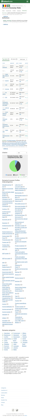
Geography (16, 335)
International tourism (7, 324)
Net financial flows (19, 215)
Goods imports (6, 267)
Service (17, 274)
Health (15, 339)
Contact (3, 402)
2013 (25, 141)
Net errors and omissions (18, 212)
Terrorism (24, 340)
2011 (20, 141)
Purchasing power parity (21, 262)
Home (3, 10)
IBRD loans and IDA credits (7, 300)
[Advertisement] (15, 41)
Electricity (4, 223)
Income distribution (7, 306)
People (24, 335)
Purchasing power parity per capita (5, 104)
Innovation (5, 320)
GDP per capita (6, 258)
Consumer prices (5, 119)
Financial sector (6, 240)
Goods (4, 265)
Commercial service (7, 201)
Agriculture (7, 333)
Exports (7, 80)
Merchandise (18, 193)
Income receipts (6, 312)
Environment (16, 333)
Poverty (17, 240)
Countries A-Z (4, 390)
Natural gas (18, 201)
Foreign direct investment (5, 245)
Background (7, 335)
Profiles (14, 10)
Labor (14, 344)
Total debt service (19, 298)
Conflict (6, 337)
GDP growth (5, 253)
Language (16, 346)
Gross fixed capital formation (7, 284)
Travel (23, 344)
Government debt (6, 272)
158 (20, 114)
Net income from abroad (21, 219)
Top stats (5, 59)
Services (7, 89)
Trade (16, 312)
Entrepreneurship (6, 225)
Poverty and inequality (21, 241)
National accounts (19, 199)
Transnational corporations (18, 318)
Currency (4, 209)
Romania (19, 10)
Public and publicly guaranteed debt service (21, 252)
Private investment (20, 246)
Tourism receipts (19, 306)
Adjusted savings (6, 185)
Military (24, 333)
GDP (6, 85)
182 (21, 71)
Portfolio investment (20, 238)
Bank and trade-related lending (8, 193)
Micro (16, 197)
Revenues (5, 67)
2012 (22, 141)
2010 (17, 141)
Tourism (17, 301)
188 (20, 98)
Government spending (8, 274)
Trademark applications (21, 314)
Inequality (4, 314)
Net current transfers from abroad (20, 209)
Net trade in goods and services (21, 228)
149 (20, 131)
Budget (4, 195)
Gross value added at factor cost (7, 293)
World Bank (21, 145)
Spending (17, 284)
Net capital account (20, 203)
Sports (24, 339)
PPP (6, 97)
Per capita (5, 93)
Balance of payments (7, 188)
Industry (15, 342)
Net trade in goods (19, 225)
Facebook (13, 410)
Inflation (4, 318)
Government (5, 269)
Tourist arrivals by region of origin (21, 309)
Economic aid (5, 219)
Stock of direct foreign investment (20, 288)
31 (19, 126)
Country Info (8, 10)
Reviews (3, 395)
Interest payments (6, 322)
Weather (24, 346)
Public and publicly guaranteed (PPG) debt (21, 257)
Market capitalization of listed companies (21, 189)
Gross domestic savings (8, 280)
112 (20, 136)
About (2, 397)
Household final (6, 298)
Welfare (17, 322)
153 (20, 76)
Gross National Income (5, 113)
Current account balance (6, 212)
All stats (14, 59)
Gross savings (6, 291)
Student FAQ (4, 400)
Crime (5, 340)
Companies (5, 206)
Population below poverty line (6, 126)
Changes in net (6, 199)
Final (3, 238)
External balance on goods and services (7, 232)
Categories (3, 388)
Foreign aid (5, 242)
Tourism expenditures (20, 303)
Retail (16, 267)
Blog (2, 405)
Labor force (18, 185)
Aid (3, 187)
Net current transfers (20, 206)
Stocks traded (18, 291)
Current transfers (6, 215)
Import (14, 340)
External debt (5, 236)
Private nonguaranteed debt (21, 249)
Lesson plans (4, 392)
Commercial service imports (7, 203)
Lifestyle (15, 348)
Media (15, 349)
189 (20, 81)
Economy (6, 346)
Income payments (6, 309)
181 (21, 103)
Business (4, 197)
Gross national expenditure (6, 288)
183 (20, 94)
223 (21, 67)
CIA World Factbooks (11, 140)
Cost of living (7, 339)
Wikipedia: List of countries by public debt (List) (12, 143)
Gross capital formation (8, 277)
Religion (24, 337)
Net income (18, 217)
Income (4, 304)
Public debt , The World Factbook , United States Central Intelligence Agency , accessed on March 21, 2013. (14, 144)
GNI (3, 262)
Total (16, 296)
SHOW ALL (5, 16)
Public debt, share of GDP (6, 76)
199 (21, 120)
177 (20, 85)
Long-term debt (19, 187)
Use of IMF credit (19, 320)
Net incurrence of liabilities (19, 223)
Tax (16, 293)
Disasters (6, 344)
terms (26, 415)
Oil (15, 236)
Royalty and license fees (21, 269)
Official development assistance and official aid (20, 232)
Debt (3, 217)
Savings (17, 272)
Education (6, 348)
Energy (6, 349)
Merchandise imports (20, 195)
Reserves (17, 265)
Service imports (19, 278)
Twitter (17, 410)
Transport (24, 342)
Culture (6, 342)
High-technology (6, 296)
